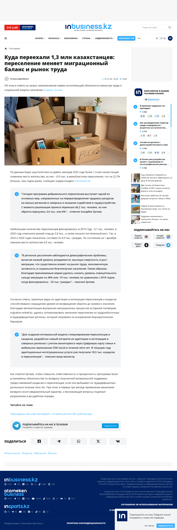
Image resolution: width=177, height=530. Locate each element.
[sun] (157, 38)
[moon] (164, 38)
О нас (112, 510)
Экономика (70, 38)
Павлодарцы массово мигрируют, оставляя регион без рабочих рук (51, 413)
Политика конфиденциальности (86, 523)
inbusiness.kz (82, 181)
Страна (86, 38)
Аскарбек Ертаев (52, 90)
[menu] (5, 38)
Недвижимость (104, 38)
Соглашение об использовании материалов (147, 504)
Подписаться (165, 525)
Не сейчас (149, 525)
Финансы (53, 38)
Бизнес (39, 38)
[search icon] (170, 27)
